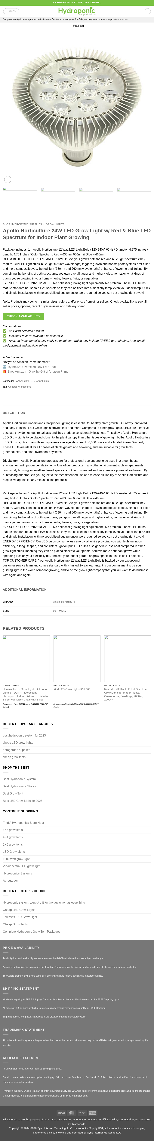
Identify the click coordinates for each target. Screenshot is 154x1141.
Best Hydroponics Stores (19, 786)
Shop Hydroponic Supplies (22, 224)
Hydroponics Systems (17, 873)
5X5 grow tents (13, 844)
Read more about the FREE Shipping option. (98, 999)
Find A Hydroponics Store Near (23, 822)
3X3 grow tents (13, 829)
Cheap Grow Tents (15, 924)
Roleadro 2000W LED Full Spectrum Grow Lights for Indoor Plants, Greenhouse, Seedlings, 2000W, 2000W (125, 694)
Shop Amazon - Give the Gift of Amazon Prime (37, 371)
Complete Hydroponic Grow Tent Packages (31, 931)
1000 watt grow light (16, 859)
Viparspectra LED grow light (21, 866)
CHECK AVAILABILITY (23, 316)
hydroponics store (117, 1128)
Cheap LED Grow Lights (19, 909)
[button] (11, 11)
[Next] (143, 110)
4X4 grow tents (13, 837)
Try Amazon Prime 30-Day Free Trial (31, 366)
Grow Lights (55, 224)
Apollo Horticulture (64, 601)
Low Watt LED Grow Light (20, 917)
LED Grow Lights (39, 381)
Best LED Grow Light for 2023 (22, 800)
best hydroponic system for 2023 (24, 735)
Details (56, 707)
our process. (122, 19)
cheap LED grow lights (18, 742)
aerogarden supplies (16, 750)
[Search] (148, 11)
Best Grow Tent (13, 793)
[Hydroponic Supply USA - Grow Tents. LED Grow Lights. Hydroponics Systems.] (77, 11)
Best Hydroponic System (19, 779)
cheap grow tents (14, 757)
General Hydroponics (19, 386)
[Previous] (10, 110)
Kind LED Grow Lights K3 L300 (72, 689)
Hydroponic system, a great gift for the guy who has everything (44, 902)
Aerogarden (11, 880)
